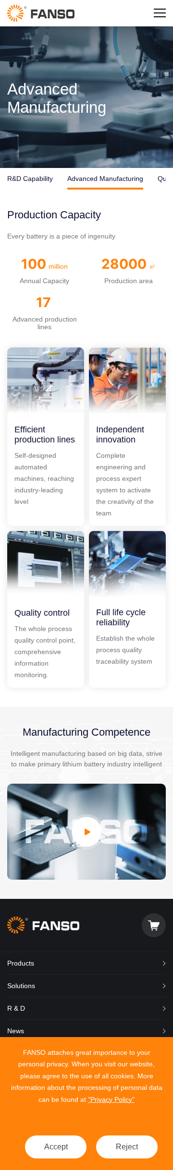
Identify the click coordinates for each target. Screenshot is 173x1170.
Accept (56, 1147)
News (15, 1031)
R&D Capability (30, 178)
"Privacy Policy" (111, 1099)
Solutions (21, 986)
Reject (127, 1147)
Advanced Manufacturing (105, 178)
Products (20, 963)
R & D (16, 1008)
